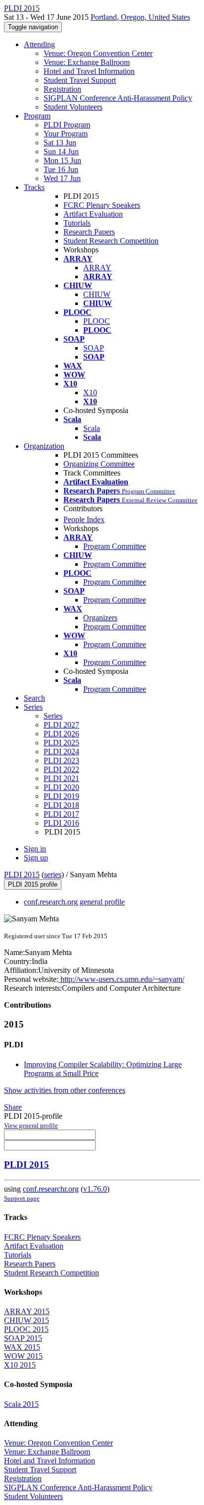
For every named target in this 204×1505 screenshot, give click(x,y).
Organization (44, 446)
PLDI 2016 (61, 823)
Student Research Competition (110, 241)
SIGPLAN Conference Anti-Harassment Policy (118, 98)
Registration (62, 89)
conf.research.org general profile (74, 902)
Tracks (34, 187)
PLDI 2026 (61, 733)
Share (13, 1107)
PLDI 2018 (61, 805)
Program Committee (114, 546)
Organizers (100, 617)
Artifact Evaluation (93, 214)
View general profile (31, 1125)
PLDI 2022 (61, 769)
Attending (39, 44)
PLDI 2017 (61, 814)
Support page (22, 1198)
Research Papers (89, 232)
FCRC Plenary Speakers (101, 205)
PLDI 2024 (61, 751)
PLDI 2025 (61, 742)
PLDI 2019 (61, 796)
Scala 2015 (21, 1404)
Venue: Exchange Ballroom (87, 62)
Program (37, 116)
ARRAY (97, 267)
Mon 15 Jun (62, 160)
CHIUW (96, 294)
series (52, 874)
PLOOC (96, 321)
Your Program (66, 133)
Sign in (35, 848)
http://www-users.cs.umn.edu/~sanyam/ (121, 979)
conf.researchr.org (51, 1189)
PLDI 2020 (61, 787)
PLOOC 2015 (26, 1329)
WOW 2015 (23, 1356)
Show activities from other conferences (64, 1090)
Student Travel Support (80, 80)
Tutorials (77, 223)
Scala (91, 428)
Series (53, 716)
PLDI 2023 (61, 760)
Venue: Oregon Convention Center (98, 53)
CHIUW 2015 (26, 1320)
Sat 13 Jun (60, 142)
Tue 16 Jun (61, 169)
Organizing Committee (99, 464)
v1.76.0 (95, 1189)
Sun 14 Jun (61, 151)
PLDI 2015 (22, 874)
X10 (90, 392)
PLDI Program (67, 124)
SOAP (93, 348)
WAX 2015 (22, 1347)
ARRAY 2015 (27, 1311)
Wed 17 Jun (62, 178)
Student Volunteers (73, 107)
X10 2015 (20, 1365)
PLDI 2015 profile (32, 884)
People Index (83, 519)
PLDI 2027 (61, 725)
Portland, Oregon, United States (140, 17)
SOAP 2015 (23, 1338)
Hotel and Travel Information (89, 71)
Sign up (36, 857)
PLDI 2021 (61, 778)
